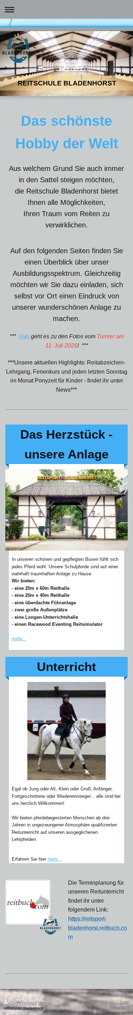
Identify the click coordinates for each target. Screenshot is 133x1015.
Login (124, 1002)
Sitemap (44, 1003)
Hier (24, 336)
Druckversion (22, 1003)
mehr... (19, 638)
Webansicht (119, 1007)
